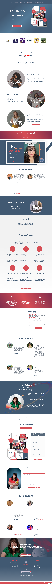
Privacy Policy (23, 577)
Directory (35, 2)
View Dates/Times (17, 26)
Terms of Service (29, 577)
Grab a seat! (36, 124)
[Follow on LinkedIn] (26, 572)
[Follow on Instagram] (24, 572)
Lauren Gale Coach (39, 376)
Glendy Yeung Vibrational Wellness (19, 354)
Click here (25, 471)
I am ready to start (26, 288)
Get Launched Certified (14, 562)
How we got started (15, 564)
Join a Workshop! (26, 554)
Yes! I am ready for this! (34, 487)
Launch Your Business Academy (39, 564)
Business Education (29, 2)
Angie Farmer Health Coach (20, 520)
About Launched (16, 2)
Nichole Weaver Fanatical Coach (18, 534)
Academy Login (39, 2)
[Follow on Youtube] (30, 572)
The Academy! (20, 2)
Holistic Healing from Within (18, 193)
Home (11, 2)
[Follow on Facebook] (22, 572)
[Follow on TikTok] (28, 572)
